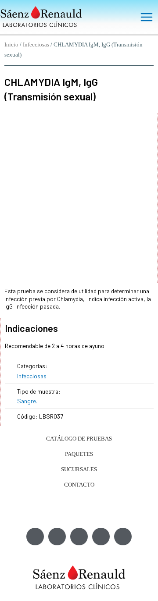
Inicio (11, 45)
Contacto (79, 484)
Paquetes (79, 454)
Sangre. (27, 401)
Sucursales (79, 469)
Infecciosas (36, 45)
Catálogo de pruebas (79, 438)
